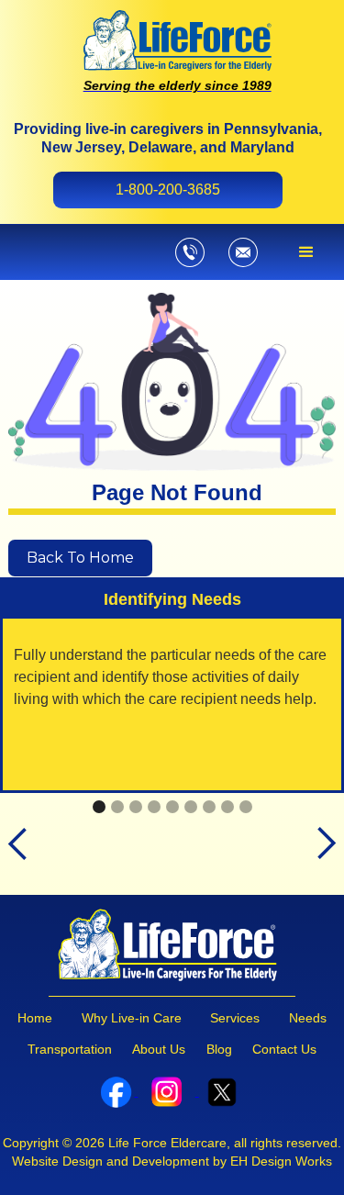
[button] (306, 252)
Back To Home (80, 557)
